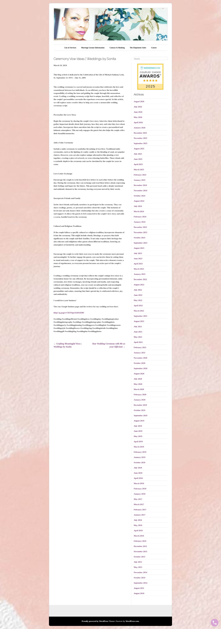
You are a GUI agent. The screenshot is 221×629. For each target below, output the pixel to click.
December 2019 (140, 405)
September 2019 (140, 415)
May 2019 (138, 436)
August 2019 (139, 421)
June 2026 (138, 112)
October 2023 (139, 238)
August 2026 (139, 101)
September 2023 (140, 243)
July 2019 (138, 426)
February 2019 (140, 452)
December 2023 (140, 227)
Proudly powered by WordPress (95, 621)
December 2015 (140, 546)
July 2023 (138, 253)
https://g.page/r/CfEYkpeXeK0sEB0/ (69, 313)
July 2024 (138, 206)
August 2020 (139, 374)
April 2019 (138, 442)
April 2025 (138, 164)
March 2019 (139, 447)
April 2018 (138, 478)
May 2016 (138, 525)
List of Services (70, 48)
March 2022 (139, 311)
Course (154, 48)
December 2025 (140, 133)
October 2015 (139, 557)
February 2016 (140, 541)
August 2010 (139, 593)
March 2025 (139, 170)
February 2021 (140, 347)
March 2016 (139, 536)
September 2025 (140, 143)
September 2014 (140, 583)
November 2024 (140, 190)
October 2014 (139, 578)
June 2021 (138, 332)
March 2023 (139, 269)
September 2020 (140, 368)
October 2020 (139, 363)
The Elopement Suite (138, 48)
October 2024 (139, 196)
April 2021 (138, 342)
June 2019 (138, 431)
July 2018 (138, 468)
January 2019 (139, 457)
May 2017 (138, 499)
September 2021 (140, 316)
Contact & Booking (117, 48)
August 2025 (139, 149)
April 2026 (138, 122)
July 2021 (138, 326)
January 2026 (139, 128)
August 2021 (139, 321)
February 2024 (140, 217)
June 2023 (138, 259)
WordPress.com (132, 621)
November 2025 (140, 138)
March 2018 (139, 483)
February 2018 (140, 489)
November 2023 (140, 232)
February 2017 (140, 510)
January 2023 (139, 274)
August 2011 (139, 588)
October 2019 (139, 410)
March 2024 (139, 211)
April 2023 (138, 264)
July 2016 (138, 520)
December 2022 (140, 279)
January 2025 (139, 180)
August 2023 (139, 248)
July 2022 (138, 290)
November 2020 (140, 358)
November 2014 (140, 572)
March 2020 (139, 389)
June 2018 (138, 473)
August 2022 (139, 285)
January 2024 (139, 222)
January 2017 (139, 515)
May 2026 (138, 117)
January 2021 (139, 353)
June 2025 (138, 159)
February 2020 (140, 395)
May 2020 (138, 384)
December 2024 (140, 185)
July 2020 (138, 379)
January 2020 (139, 400)
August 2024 (139, 201)
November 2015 (140, 551)
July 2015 (138, 562)
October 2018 (139, 462)
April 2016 (138, 531)
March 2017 (139, 504)
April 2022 (138, 306)
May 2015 (138, 567)
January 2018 (139, 494)
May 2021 (138, 337)
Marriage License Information (92, 48)
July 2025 (138, 154)
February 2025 (140, 175)
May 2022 (138, 300)
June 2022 (138, 295)
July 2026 (138, 107)
